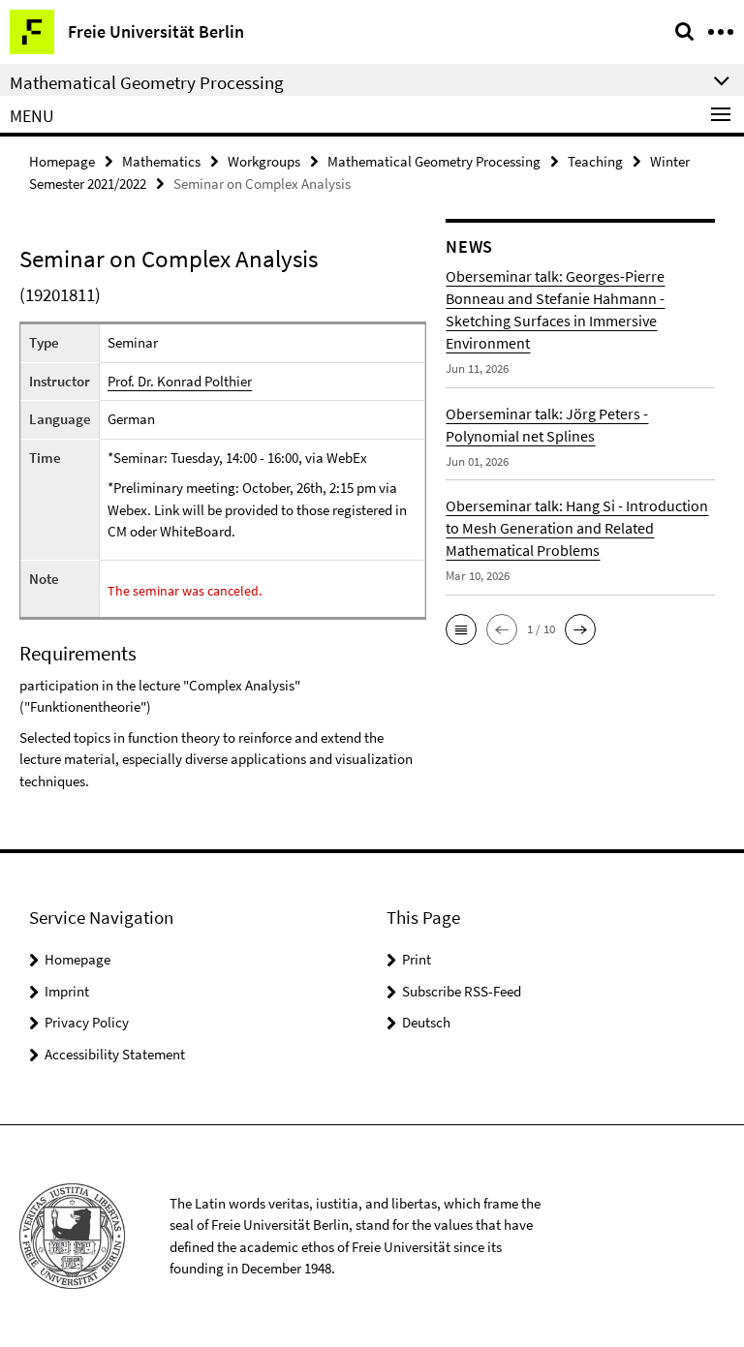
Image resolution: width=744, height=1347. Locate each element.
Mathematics (161, 161)
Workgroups (264, 161)
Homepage (62, 161)
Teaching (595, 161)
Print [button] (416, 959)
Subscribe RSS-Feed (461, 991)
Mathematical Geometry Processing (434, 161)
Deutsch (426, 1022)
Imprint (67, 991)
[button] (461, 629)
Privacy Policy (87, 1022)
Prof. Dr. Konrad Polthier (180, 381)
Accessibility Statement (115, 1054)
